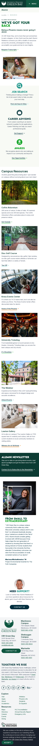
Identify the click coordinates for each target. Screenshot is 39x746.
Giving (4, 719)
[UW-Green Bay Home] (11, 3)
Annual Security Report (23, 712)
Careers (4, 714)
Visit (3, 697)
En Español (23, 703)
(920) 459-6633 (27, 644)
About (4, 701)
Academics (5, 703)
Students (22, 701)
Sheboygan (20, 677)
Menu (34, 4)
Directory (5, 712)
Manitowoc (9, 677)
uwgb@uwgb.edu (7, 645)
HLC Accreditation (21, 710)
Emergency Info (20, 714)
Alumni (5, 10)
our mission (12, 679)
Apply (3, 699)
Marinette (5, 679)
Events (4, 716)
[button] (10, 49)
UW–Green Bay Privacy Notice (22, 739)
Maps (3, 710)
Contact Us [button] (19, 607)
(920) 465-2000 (7, 643)
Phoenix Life (23, 699)
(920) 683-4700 (27, 630)
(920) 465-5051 (26, 658)
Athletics (22, 697)
